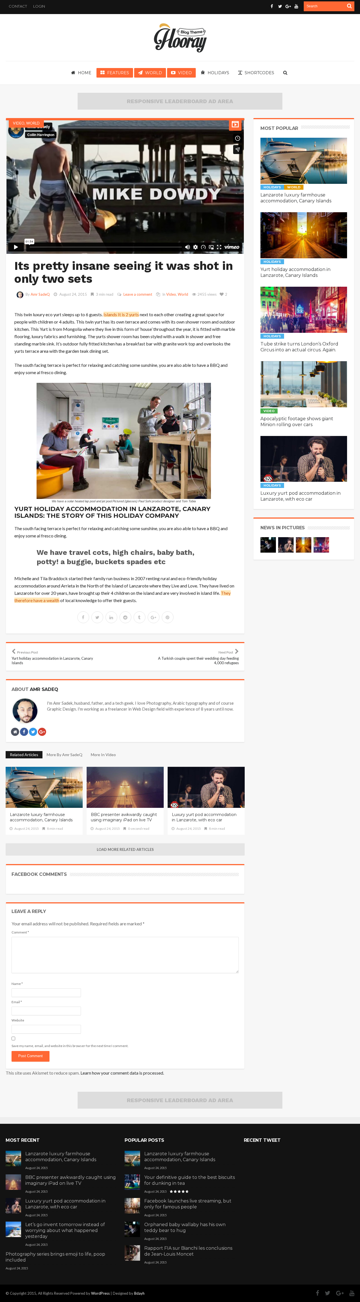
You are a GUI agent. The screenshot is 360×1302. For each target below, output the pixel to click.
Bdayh (139, 1293)
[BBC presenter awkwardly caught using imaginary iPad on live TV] (13, 1181)
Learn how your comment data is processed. (122, 1072)
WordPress (100, 1293)
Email (17, 1002)
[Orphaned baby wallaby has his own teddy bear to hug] (132, 1228)
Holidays (272, 187)
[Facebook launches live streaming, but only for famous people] (132, 1205)
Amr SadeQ (40, 294)
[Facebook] (314, 1293)
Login (39, 6)
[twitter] (97, 617)
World (33, 123)
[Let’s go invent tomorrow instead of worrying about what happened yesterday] (13, 1228)
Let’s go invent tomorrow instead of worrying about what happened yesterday (65, 1230)
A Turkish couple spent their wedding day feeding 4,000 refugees (198, 657)
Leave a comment (137, 294)
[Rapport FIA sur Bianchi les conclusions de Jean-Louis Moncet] (132, 1252)
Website (18, 1020)
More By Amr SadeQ (64, 754)
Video (18, 123)
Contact (18, 6)
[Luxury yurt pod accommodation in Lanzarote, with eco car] (13, 1205)
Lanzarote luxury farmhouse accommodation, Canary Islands (41, 817)
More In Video (103, 754)
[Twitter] (324, 1293)
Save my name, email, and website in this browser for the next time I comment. (70, 1046)
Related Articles (24, 754)
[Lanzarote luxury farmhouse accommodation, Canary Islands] (13, 1157)
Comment (20, 932)
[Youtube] (349, 1293)
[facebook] (83, 617)
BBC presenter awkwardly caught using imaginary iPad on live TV (124, 817)
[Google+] (337, 1293)
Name (17, 984)
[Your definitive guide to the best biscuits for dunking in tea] (132, 1181)
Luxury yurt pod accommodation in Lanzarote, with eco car (204, 817)
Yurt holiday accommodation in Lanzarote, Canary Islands (52, 657)
